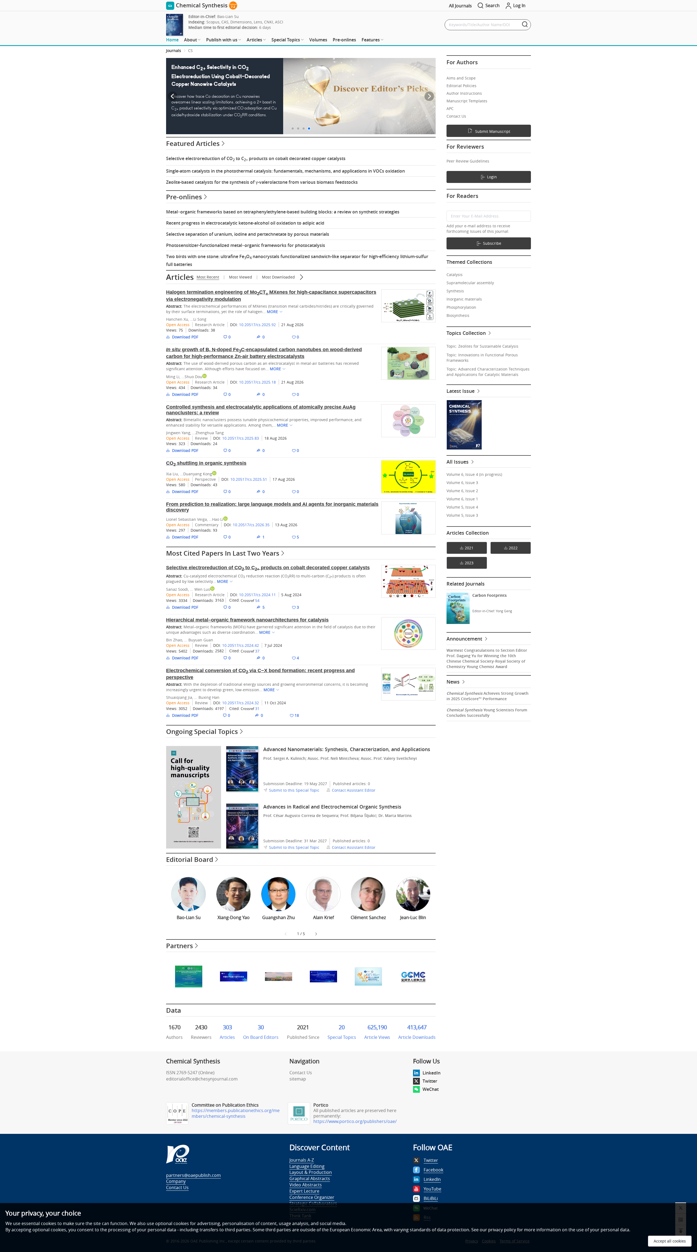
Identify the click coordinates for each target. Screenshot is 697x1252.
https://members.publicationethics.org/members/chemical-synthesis (236, 1113)
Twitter (430, 1081)
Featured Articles (193, 143)
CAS (224, 22)
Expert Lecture (304, 1191)
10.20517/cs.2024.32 (240, 702)
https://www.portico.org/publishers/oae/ (355, 1121)
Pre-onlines (344, 40)
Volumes (318, 40)
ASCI (279, 22)
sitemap (297, 1079)
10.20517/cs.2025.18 (257, 382)
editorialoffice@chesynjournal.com (202, 1079)
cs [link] (190, 50)
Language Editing (307, 1166)
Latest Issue (461, 391)
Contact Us (300, 1073)
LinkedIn (432, 1073)
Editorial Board (189, 859)
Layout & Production (310, 1172)
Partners (179, 945)
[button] (292, 128)
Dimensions (241, 22)
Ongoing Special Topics (202, 731)
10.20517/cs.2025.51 (248, 479)
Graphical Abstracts (309, 1178)
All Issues (458, 461)
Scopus (212, 22)
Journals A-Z (301, 1160)
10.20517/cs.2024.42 (240, 645)
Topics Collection (467, 333)
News (454, 681)
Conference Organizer (311, 1197)
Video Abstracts (305, 1185)
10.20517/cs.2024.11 (257, 594)
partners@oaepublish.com (193, 1175)
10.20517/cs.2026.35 (251, 524)
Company (176, 1181)
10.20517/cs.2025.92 (257, 324)
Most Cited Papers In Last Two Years (222, 553)
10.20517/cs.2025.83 (240, 438)
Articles (180, 277)
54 (257, 600)
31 (257, 708)
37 (257, 651)
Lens (258, 22)
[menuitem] (172, 40)
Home (172, 40)
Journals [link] (173, 50)
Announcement (465, 638)
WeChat (431, 1089)
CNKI (268, 22)
